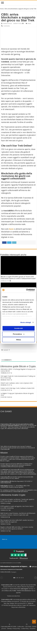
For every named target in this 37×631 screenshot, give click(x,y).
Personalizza (17, 334)
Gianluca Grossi (7, 23)
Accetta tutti (18, 328)
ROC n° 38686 (27, 603)
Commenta (6, 26)
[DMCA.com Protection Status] (18, 615)
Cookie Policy (25, 628)
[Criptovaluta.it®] (18, 2)
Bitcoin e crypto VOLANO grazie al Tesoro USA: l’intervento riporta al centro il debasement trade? (18, 277)
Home (2, 8)
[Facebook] (12, 624)
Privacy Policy (16, 628)
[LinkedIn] (18, 624)
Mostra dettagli (25, 322)
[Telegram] (27, 624)
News (29, 23)
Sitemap (9, 628)
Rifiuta (18, 340)
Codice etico (20, 626)
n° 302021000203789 (14, 588)
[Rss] (9, 624)
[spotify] (25, 624)
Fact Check (28, 626)
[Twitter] (14, 624)
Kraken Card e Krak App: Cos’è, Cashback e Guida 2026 (17, 388)
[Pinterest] (16, 624)
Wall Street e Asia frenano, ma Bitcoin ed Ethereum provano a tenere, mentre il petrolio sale (17, 514)
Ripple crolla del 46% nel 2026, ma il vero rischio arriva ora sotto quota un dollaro (16, 528)
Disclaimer (33, 628)
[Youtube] (20, 624)
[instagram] (22, 624)
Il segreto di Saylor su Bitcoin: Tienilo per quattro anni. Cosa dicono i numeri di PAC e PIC (17, 500)
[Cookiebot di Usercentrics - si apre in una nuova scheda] (26, 290)
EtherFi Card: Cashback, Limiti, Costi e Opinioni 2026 (17, 383)
